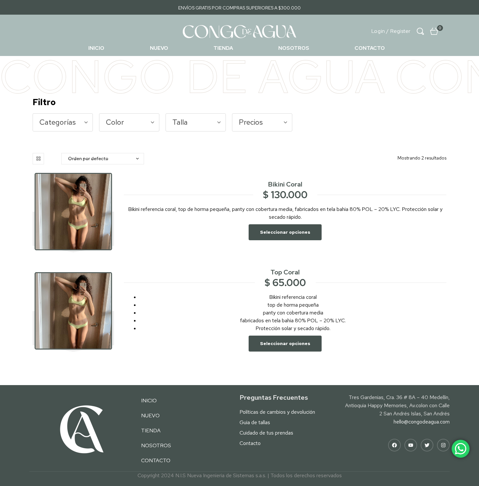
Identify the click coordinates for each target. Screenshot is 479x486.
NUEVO (159, 48)
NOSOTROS (293, 48)
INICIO (96, 48)
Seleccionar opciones (285, 232)
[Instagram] (443, 445)
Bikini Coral (285, 184)
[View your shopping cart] (434, 31)
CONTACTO (370, 48)
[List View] (51, 158)
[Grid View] (38, 158)
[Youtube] (410, 445)
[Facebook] (394, 445)
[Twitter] (427, 445)
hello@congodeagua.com (422, 421)
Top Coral (285, 272)
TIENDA (223, 48)
